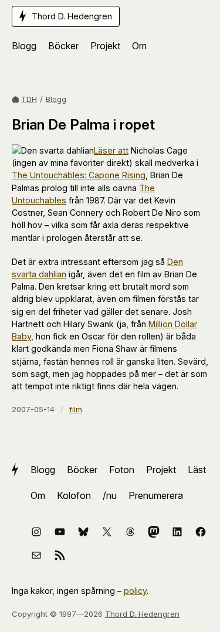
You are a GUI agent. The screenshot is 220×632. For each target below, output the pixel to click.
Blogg (56, 99)
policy (135, 591)
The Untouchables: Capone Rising (78, 175)
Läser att (111, 150)
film (75, 409)
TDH (29, 99)
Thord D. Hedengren (142, 614)
